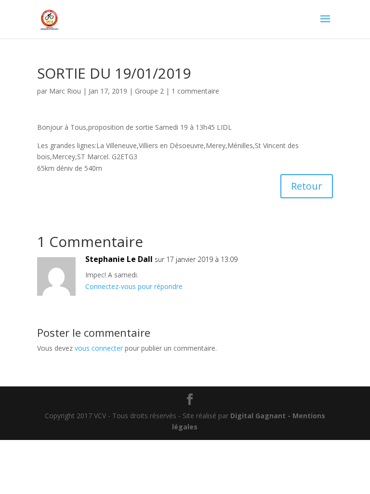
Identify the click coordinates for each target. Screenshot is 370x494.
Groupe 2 (149, 91)
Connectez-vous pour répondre (134, 286)
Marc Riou (65, 91)
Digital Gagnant (258, 415)
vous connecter (99, 348)
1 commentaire (195, 91)
